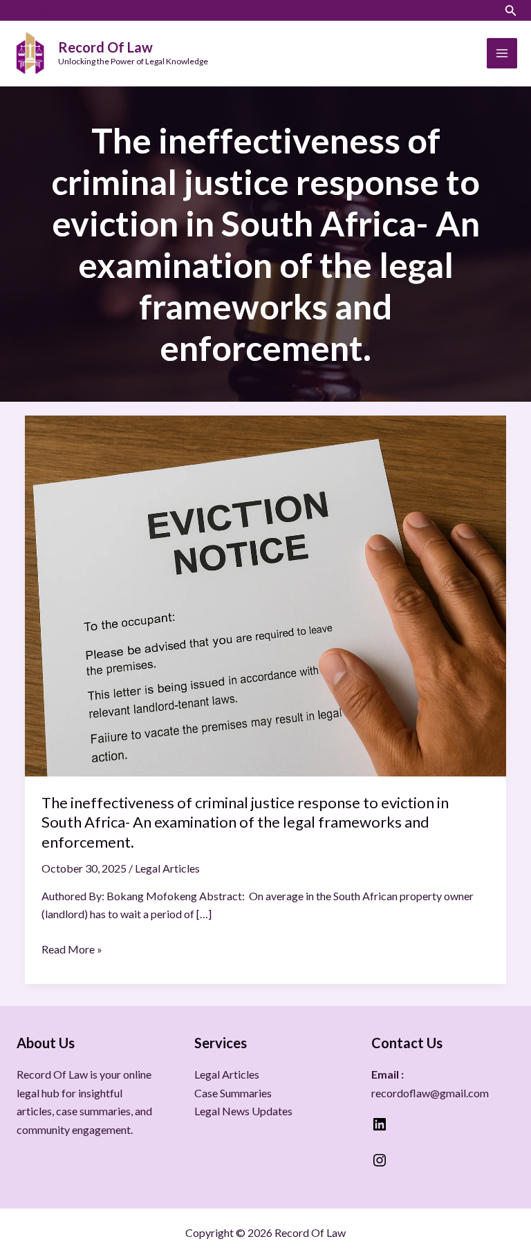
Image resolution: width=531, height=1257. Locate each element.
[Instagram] (43, 12)
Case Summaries (233, 1092)
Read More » (71, 948)
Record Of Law (105, 47)
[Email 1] (65, 12)
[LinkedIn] (21, 12)
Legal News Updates (243, 1110)
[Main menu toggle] (502, 53)
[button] (511, 10)
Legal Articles (167, 868)
